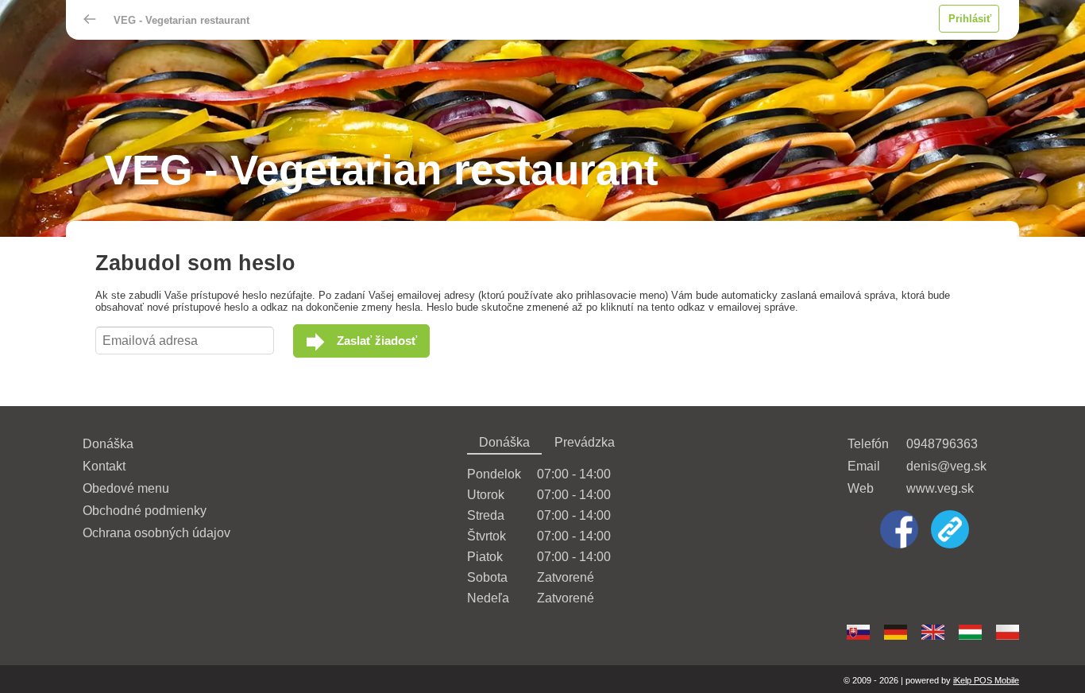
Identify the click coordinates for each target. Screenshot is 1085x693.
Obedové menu (126, 488)
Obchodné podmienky (145, 510)
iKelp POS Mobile (986, 680)
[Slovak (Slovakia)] (858, 632)
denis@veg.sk (946, 466)
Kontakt (104, 466)
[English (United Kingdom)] (932, 632)
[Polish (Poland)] (1007, 632)
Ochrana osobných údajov (156, 533)
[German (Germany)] (895, 632)
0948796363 (942, 444)
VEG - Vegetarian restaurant (181, 20)
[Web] (950, 531)
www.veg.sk (940, 488)
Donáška (108, 444)
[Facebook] (899, 531)
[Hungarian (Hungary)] (970, 632)
